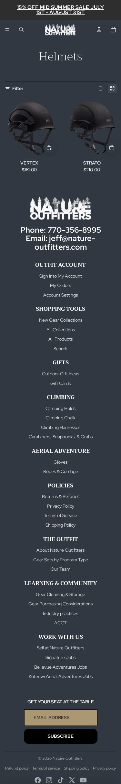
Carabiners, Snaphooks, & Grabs (61, 437)
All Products (60, 339)
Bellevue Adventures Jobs (60, 667)
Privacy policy (104, 768)
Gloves (60, 462)
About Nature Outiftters (60, 550)
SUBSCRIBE (61, 736)
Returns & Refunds (60, 496)
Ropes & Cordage (60, 471)
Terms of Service (60, 515)
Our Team (60, 569)
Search (60, 349)
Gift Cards (60, 383)
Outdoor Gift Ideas (60, 374)
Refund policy (17, 768)
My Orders (60, 285)
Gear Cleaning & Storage (60, 594)
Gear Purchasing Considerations (60, 604)
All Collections (60, 330)
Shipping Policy (60, 525)
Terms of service (46, 768)
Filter (17, 88)
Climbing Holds (60, 408)
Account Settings (60, 295)
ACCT (60, 623)
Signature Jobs (60, 657)
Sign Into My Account (60, 276)
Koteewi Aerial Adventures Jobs (61, 676)
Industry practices (60, 613)
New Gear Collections (60, 320)
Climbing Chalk (60, 418)
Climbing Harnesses (60, 427)
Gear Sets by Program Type (60, 560)
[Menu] (7, 29)
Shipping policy (76, 768)
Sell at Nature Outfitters (60, 648)
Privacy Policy (60, 506)
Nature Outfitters (67, 758)
